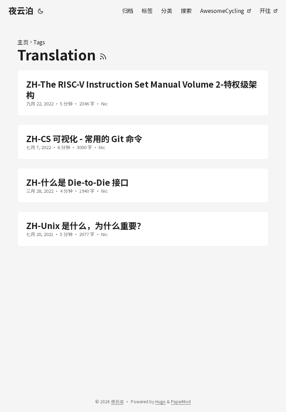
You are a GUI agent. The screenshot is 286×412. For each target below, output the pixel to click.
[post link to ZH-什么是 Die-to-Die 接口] (143, 185)
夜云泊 (20, 10)
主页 (23, 42)
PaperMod (181, 401)
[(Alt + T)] (40, 10)
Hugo (160, 401)
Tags (39, 42)
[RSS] (103, 54)
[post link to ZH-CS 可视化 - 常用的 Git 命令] (143, 142)
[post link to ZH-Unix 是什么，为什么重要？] (143, 229)
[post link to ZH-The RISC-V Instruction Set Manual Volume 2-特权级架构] (143, 93)
